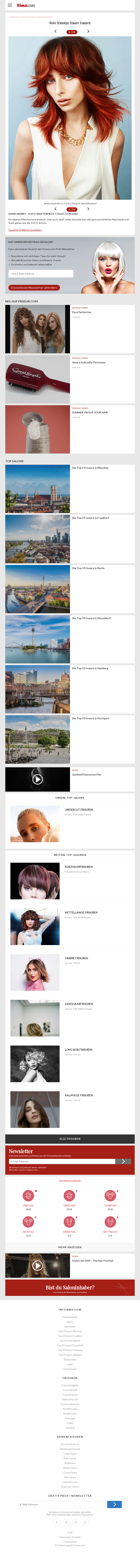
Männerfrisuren (70, 1399)
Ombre (70, 1423)
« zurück (55, 31)
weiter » (88, 31)
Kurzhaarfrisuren (70, 1444)
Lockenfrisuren (70, 1482)
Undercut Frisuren (70, 1486)
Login (70, 1364)
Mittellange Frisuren (70, 1449)
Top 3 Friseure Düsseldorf (70, 1345)
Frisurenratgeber (70, 1385)
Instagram (85, 1522)
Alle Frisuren (70, 1138)
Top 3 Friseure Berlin (70, 1340)
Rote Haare (70, 1477)
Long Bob (70, 1427)
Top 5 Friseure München (70, 1331)
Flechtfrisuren (70, 1409)
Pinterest (75, 1522)
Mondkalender (70, 1317)
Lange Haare (70, 1453)
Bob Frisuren (70, 1458)
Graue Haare (70, 1472)
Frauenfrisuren (70, 1394)
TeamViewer (70, 1369)
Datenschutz (32, 1170)
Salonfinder (70, 1326)
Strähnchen (70, 1463)
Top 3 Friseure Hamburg (70, 1350)
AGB (70, 1532)
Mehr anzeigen (70, 1247)
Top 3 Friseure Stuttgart (70, 1355)
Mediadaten (70, 1359)
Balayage (70, 1418)
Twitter (66, 1522)
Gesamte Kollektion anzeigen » (25, 229)
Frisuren (70, 1377)
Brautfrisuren (70, 1413)
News (70, 1322)
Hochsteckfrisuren (70, 1404)
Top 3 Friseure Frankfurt (70, 1336)
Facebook (56, 1522)
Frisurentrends (70, 1390)
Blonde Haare (70, 1468)
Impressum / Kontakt (70, 1537)
